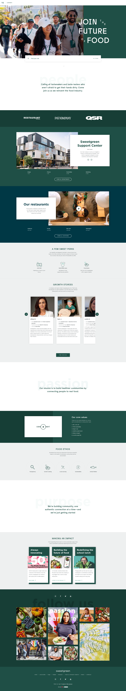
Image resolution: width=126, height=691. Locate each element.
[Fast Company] (63, 118)
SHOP (36, 674)
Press (82, 674)
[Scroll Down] (64, 64)
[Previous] (88, 160)
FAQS (49, 674)
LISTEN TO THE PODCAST (58, 580)
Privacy (60, 674)
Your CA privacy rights (72, 674)
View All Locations (63, 235)
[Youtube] (70, 596)
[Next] (91, 160)
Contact (89, 674)
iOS (65, 684)
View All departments (63, 179)
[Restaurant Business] (32, 118)
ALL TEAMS (95, 58)
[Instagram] (55, 596)
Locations (43, 674)
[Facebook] (60, 596)
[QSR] (94, 118)
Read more (31, 580)
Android (70, 684)
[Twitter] (65, 596)
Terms (54, 674)
